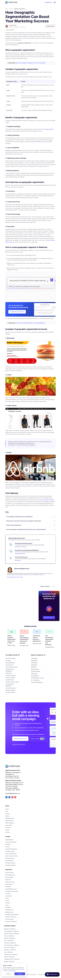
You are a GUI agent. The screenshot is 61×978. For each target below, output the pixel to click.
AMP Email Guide (9, 872)
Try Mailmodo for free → (49, 617)
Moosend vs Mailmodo (9, 947)
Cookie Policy (12, 970)
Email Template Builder (10, 853)
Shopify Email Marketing (11, 849)
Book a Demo (8, 825)
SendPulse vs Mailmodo (10, 949)
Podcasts (7, 903)
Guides (7, 898)
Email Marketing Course (11, 889)
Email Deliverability (9, 851)
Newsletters (8, 907)
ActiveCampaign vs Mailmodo (11, 931)
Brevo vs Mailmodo (9, 940)
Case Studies (8, 896)
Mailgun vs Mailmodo (9, 961)
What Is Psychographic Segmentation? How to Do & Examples (30, 62)
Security (7, 830)
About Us (7, 816)
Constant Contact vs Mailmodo (11, 933)
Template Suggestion (10, 865)
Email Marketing (9, 839)
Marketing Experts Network (12, 914)
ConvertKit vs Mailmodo (10, 963)
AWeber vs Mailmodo (9, 956)
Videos (7, 905)
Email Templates (9, 877)
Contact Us (8, 827)
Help (6, 811)
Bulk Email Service (9, 858)
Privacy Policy (42, 974)
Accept (19, 973)
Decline (8, 973)
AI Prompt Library (9, 919)
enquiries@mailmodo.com (12, 793)
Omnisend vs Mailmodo (10, 942)
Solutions (7, 832)
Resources (8, 869)
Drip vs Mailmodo (8, 952)
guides (10, 8)
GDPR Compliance (9, 823)
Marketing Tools (9, 909)
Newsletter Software (10, 863)
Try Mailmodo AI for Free (17, 311)
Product (7, 836)
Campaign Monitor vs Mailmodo (12, 959)
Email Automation (9, 860)
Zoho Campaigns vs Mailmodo (11, 945)
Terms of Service (31, 974)
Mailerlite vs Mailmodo (9, 938)
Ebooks (7, 900)
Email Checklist (9, 884)
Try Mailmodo (48, 2)
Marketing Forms (9, 912)
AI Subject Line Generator (11, 891)
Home (6, 8)
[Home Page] (11, 2)
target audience (49, 129)
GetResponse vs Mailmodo (10, 954)
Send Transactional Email (11, 856)
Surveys (7, 846)
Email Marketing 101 (10, 875)
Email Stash (8, 886)
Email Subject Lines (10, 882)
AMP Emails (8, 844)
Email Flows (8, 879)
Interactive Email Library (11, 921)
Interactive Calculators (10, 916)
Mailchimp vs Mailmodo (10, 929)
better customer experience (47, 499)
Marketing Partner (9, 818)
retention (38, 141)
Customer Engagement (11, 842)
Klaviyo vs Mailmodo (9, 936)
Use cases (7, 893)
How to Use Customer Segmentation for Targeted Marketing (30, 323)
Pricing (7, 809)
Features (7, 813)
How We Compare (9, 926)
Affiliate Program (9, 820)
